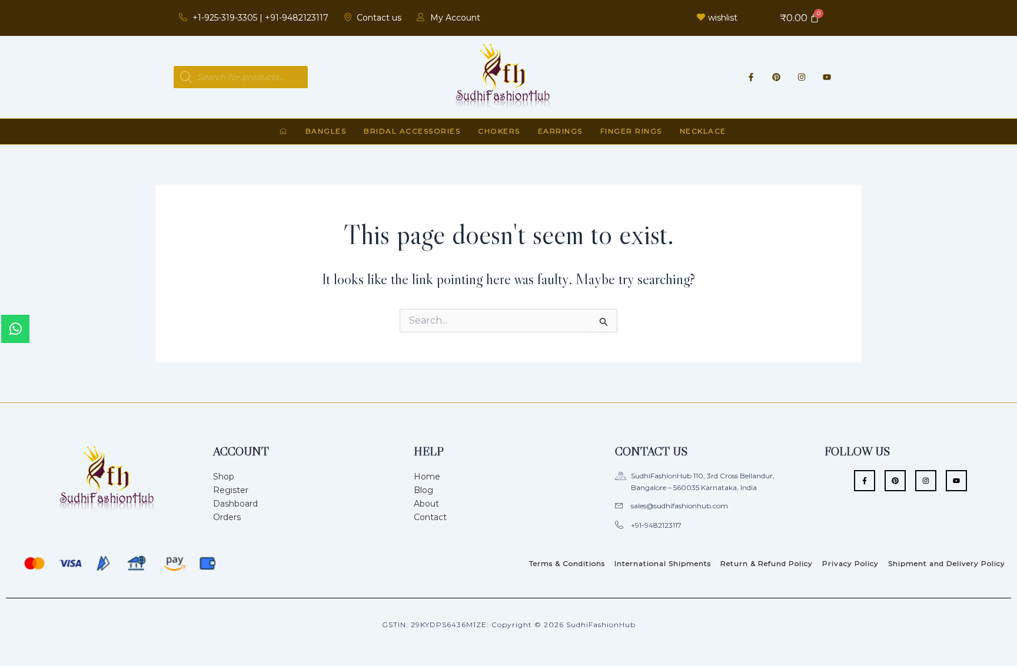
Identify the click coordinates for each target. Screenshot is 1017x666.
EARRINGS (560, 130)
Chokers (499, 130)
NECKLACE (703, 130)
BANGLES (326, 130)
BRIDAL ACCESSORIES (412, 130)
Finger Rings (631, 130)
